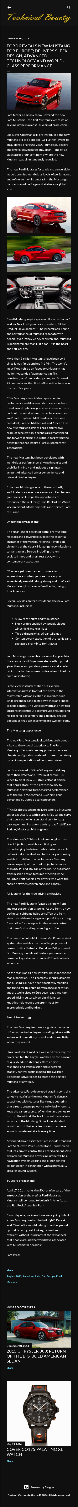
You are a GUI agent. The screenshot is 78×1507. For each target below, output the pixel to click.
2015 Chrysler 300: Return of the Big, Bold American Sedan (36, 1355)
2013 (18, 1276)
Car (44, 1276)
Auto (38, 1276)
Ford (59, 1276)
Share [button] (10, 1270)
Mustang (12, 1282)
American (27, 1276)
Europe (51, 1276)
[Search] (68, 6)
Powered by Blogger (42, 1487)
